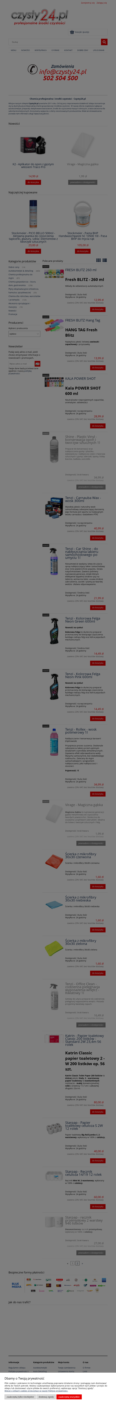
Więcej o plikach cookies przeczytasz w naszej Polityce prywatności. (36, 1390)
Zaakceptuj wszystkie (69, 1397)
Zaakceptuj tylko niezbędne (20, 1397)
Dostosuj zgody (46, 1397)
